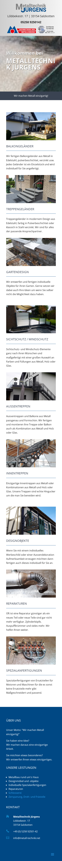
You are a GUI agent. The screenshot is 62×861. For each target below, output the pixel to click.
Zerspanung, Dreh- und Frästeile (27, 796)
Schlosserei (15, 793)
